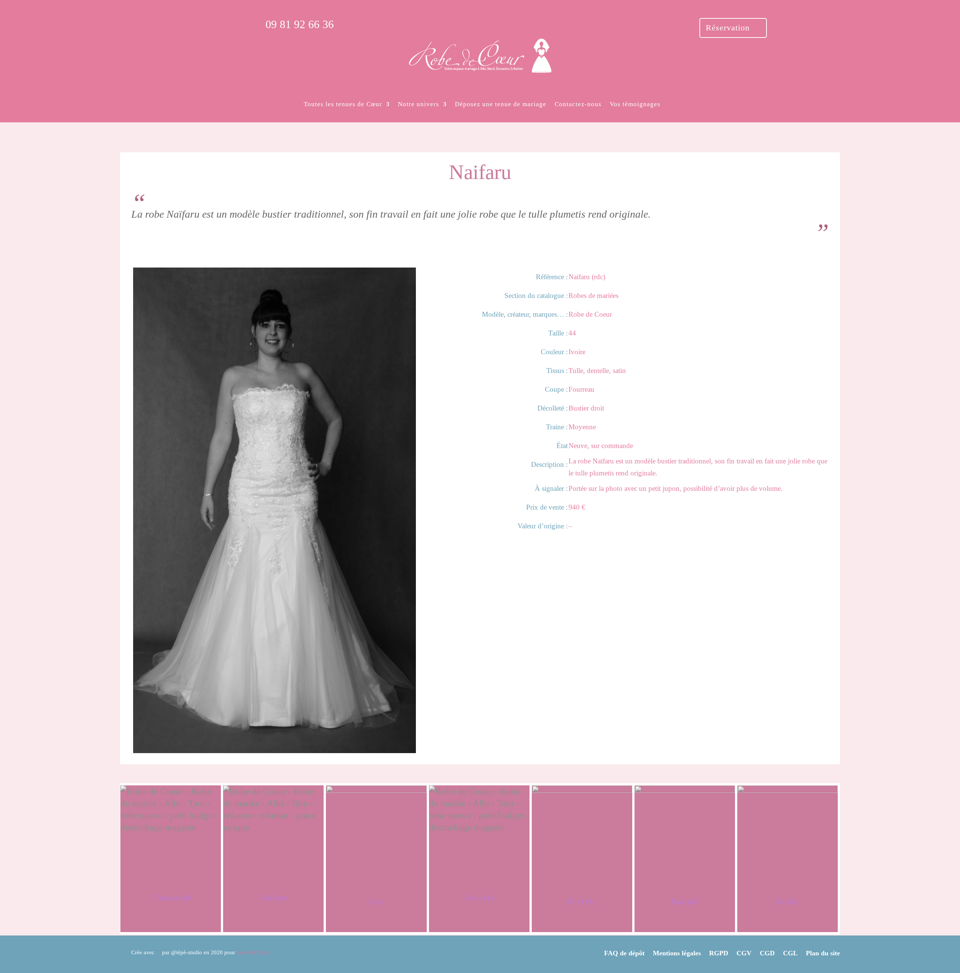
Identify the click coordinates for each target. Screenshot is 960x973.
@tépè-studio (186, 952)
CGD (767, 952)
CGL (790, 952)
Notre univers (418, 104)
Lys (376, 901)
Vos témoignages (635, 104)
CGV (744, 952)
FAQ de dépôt (624, 952)
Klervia (582, 901)
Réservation (728, 27)
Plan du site (823, 952)
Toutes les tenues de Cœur (343, 104)
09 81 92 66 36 (300, 24)
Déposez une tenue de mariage (500, 104)
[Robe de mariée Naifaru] (274, 750)
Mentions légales (677, 952)
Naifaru (273, 897)
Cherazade (171, 897)
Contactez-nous (578, 104)
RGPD (718, 952)
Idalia (787, 901)
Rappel (684, 901)
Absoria (479, 897)
